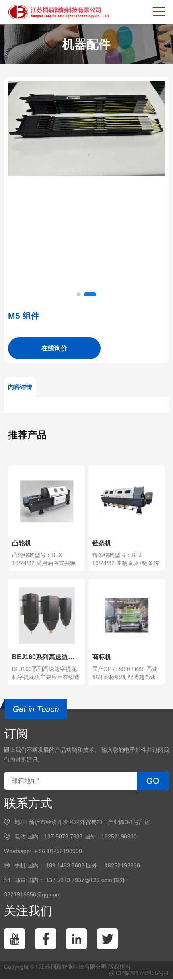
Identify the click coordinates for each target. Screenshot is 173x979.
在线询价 (54, 348)
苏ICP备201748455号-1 (139, 973)
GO (152, 780)
